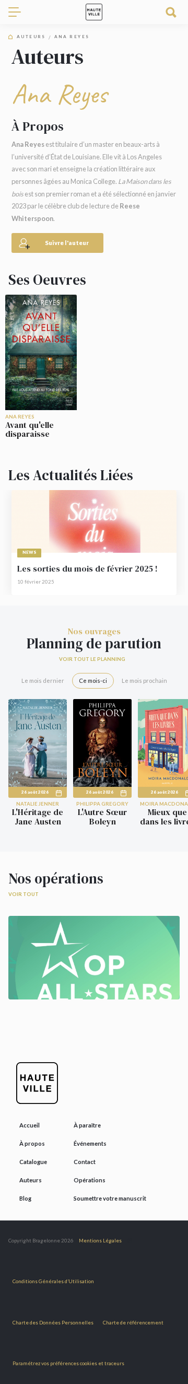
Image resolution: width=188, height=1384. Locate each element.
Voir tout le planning (92, 659)
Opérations (89, 1180)
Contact (85, 1161)
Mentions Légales (100, 1240)
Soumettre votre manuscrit (110, 1198)
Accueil (29, 1125)
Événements (90, 1143)
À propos (32, 1143)
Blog (25, 1198)
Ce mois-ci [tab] (93, 680)
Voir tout (23, 894)
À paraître (87, 1125)
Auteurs (31, 36)
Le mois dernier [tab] (42, 680)
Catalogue (33, 1161)
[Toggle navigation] (18, 12)
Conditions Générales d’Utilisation (53, 1281)
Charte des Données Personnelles (53, 1322)
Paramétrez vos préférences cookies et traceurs (68, 1363)
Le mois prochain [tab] (144, 680)
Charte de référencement (133, 1322)
